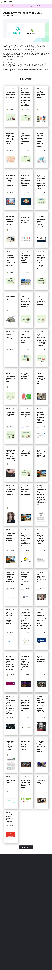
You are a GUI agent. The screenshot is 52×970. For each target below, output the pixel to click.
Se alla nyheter (26, 847)
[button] (50, 2)
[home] (6, 2)
